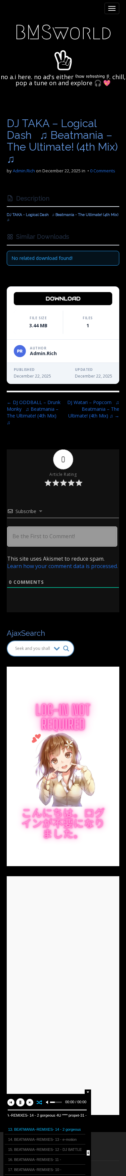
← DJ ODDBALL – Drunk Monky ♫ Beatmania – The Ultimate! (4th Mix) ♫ (33, 412)
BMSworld (63, 32)
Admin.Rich (24, 171)
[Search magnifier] (66, 648)
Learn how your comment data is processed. (62, 566)
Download (63, 298)
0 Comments (102, 171)
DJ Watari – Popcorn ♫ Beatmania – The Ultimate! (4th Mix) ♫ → (93, 409)
